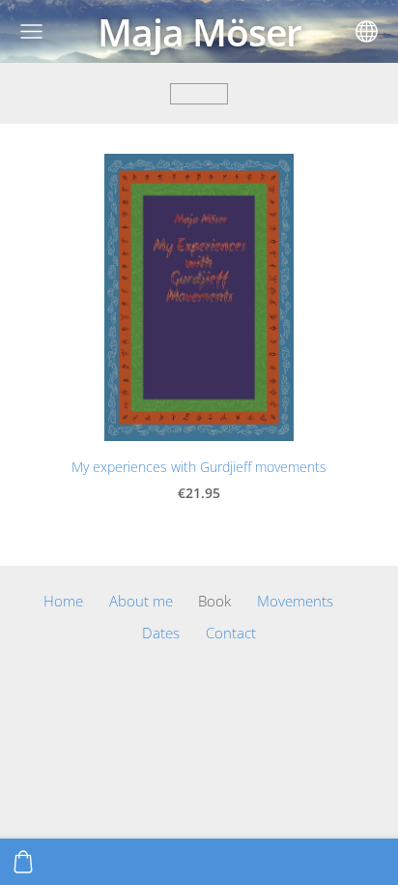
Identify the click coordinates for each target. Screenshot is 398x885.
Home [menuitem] (63, 600)
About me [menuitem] (141, 600)
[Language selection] (366, 31)
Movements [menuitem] (295, 600)
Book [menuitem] (214, 600)
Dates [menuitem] (161, 632)
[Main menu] (31, 31)
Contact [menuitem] (231, 632)
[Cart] (23, 862)
